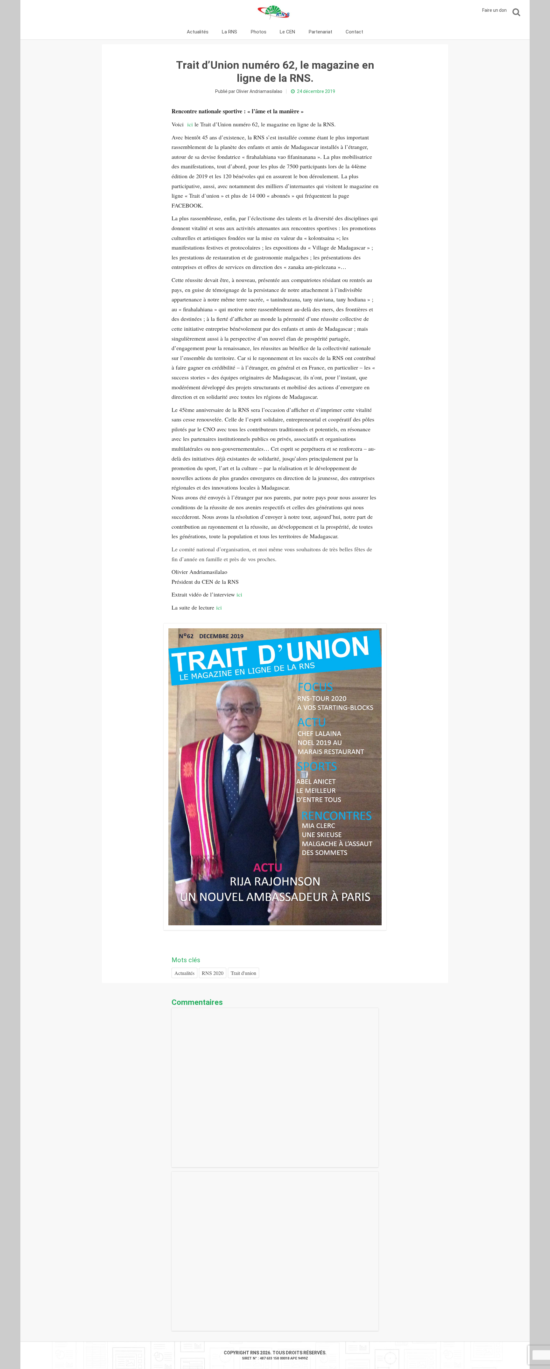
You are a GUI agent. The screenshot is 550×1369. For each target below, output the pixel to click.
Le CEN (287, 32)
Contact (354, 32)
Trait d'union (243, 973)
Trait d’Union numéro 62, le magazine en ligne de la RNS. (275, 71)
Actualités (197, 32)
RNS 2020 (212, 973)
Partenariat (320, 32)
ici (190, 124)
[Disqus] (275, 1087)
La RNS (229, 32)
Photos (258, 32)
